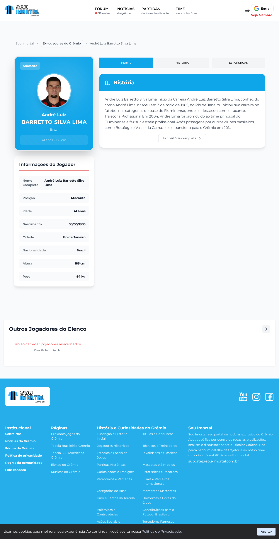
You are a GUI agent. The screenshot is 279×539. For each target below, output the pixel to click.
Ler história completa (179, 138)
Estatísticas (238, 62)
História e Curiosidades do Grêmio (131, 428)
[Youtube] (243, 396)
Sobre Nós (13, 434)
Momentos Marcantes (159, 491)
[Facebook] (269, 396)
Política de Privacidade (161, 531)
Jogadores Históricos (113, 446)
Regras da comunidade (24, 463)
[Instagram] (256, 396)
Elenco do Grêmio (64, 465)
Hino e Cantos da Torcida (116, 498)
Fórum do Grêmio (19, 448)
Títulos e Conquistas (158, 434)
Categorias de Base (111, 491)
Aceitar (266, 532)
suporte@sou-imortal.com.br (213, 461)
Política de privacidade (23, 455)
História (182, 62)
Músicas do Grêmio (65, 472)
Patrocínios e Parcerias (114, 479)
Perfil (126, 62)
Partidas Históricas (111, 465)
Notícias (125, 11)
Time (186, 11)
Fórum (102, 11)
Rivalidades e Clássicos (160, 453)
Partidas (155, 11)
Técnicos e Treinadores (160, 446)
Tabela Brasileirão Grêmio (70, 446)
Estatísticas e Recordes (160, 472)
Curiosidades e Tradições (115, 472)
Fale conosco (15, 470)
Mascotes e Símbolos (159, 465)
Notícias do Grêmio (20, 441)
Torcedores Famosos (158, 522)
